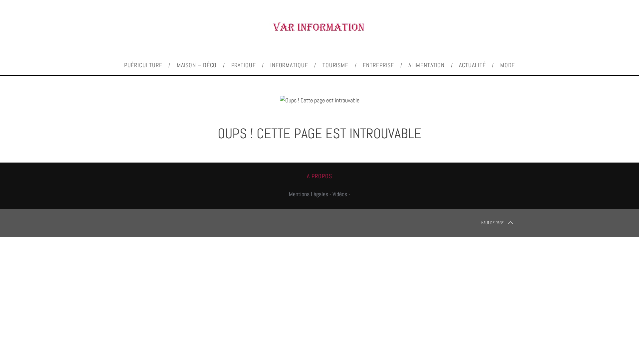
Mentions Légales (308, 194)
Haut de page (492, 222)
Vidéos (339, 194)
